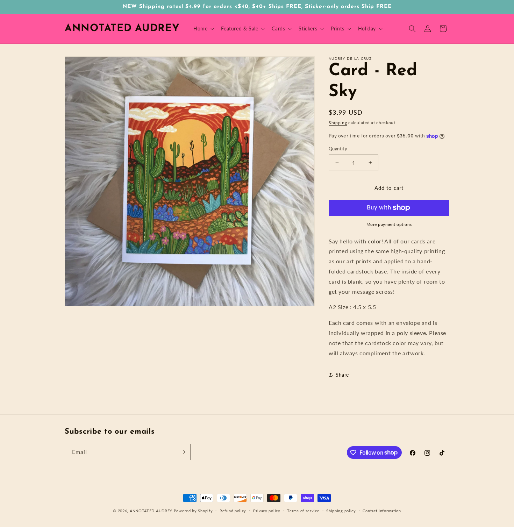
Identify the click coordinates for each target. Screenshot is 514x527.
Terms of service (303, 510)
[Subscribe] (182, 452)
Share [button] (342, 375)
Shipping (338, 122)
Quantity (338, 148)
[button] (203, 28)
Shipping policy (341, 510)
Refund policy (233, 510)
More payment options (389, 224)
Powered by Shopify (193, 510)
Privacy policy (266, 510)
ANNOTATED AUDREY (151, 510)
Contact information (382, 510)
